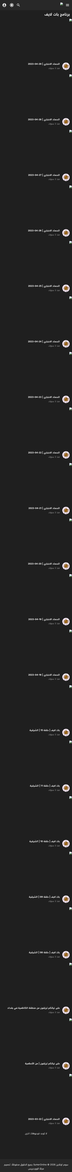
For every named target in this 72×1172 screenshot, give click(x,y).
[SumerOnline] (65, 66)
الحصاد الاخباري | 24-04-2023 (44, 341)
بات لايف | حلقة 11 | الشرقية (45, 786)
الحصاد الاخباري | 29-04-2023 (44, 64)
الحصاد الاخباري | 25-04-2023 (44, 286)
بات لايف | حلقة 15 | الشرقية (44, 730)
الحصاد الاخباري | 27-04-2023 (44, 175)
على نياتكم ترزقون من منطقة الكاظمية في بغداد (33, 1008)
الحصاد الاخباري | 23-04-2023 (44, 397)
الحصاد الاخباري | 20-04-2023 (44, 564)
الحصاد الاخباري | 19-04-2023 (44, 619)
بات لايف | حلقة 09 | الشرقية (44, 897)
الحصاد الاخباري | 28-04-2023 (44, 119)
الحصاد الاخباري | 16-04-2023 (44, 675)
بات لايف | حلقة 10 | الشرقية (44, 841)
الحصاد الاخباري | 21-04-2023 (44, 508)
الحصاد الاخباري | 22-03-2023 (44, 1119)
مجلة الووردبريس (36, 1169)
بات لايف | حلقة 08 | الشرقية (44, 952)
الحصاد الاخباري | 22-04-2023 (44, 453)
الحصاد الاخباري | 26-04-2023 (44, 230)
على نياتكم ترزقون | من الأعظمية (42, 1063)
